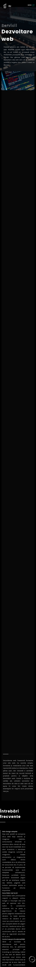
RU (9, 6)
